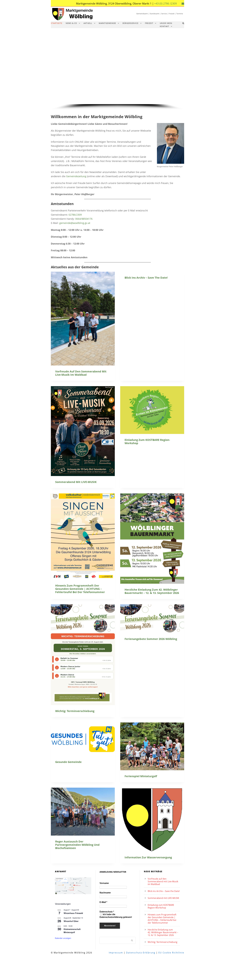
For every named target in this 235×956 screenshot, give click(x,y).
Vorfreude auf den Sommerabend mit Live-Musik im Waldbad (80, 373)
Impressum (116, 952)
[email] (183, 3)
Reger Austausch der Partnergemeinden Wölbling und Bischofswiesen (77, 845)
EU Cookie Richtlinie (171, 952)
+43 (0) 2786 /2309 (165, 3)
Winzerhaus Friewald (73, 913)
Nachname (105, 893)
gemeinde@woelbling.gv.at (74, 223)
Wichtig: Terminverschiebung (74, 711)
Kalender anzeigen (63, 938)
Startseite (56, 23)
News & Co (71, 23)
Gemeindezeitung (76, 176)
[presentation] (83, 319)
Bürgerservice (130, 23)
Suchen (132, 940)
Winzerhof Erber (71, 921)
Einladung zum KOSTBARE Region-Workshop (147, 441)
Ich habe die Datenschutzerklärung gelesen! (116, 915)
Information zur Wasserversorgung (148, 857)
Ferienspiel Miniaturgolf (141, 776)
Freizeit (149, 23)
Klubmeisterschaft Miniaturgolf (72, 931)
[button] (55, 70)
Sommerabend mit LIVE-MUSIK (76, 482)
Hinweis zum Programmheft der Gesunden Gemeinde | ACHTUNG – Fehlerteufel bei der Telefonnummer (80, 589)
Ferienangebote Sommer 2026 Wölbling (151, 639)
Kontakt (164, 26)
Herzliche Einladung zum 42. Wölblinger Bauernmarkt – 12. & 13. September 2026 (152, 591)
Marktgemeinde (107, 23)
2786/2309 (76, 214)
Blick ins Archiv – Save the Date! (146, 277)
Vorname (104, 883)
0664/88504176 (83, 218)
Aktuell (88, 23)
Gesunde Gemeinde (68, 762)
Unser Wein (166, 23)
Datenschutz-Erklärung (140, 952)
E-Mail (103, 902)
